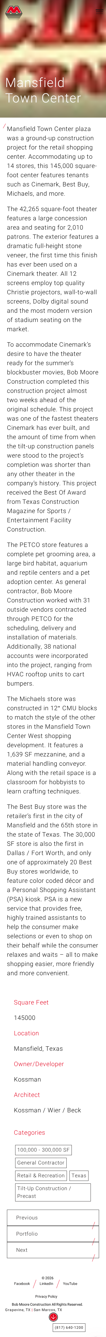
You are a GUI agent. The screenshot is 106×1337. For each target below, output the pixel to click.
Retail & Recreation (41, 1175)
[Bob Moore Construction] (15, 12)
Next (22, 1250)
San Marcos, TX (48, 1310)
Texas (79, 1175)
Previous (27, 1217)
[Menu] (99, 11)
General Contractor (41, 1163)
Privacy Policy (46, 1296)
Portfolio (27, 1234)
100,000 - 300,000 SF (43, 1150)
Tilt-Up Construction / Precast (44, 1192)
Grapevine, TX (18, 1310)
